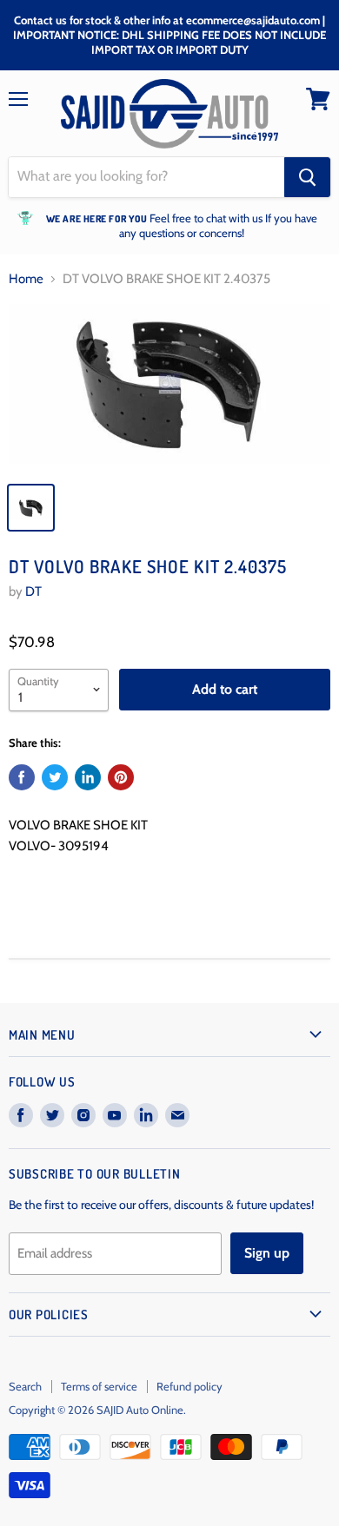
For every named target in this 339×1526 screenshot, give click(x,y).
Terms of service (99, 1386)
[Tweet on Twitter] (55, 777)
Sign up (266, 1253)
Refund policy (189, 1386)
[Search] (307, 177)
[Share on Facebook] (22, 777)
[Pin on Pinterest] (121, 777)
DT (33, 591)
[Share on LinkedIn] (88, 777)
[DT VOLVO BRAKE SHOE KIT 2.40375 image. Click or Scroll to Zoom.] (169, 388)
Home (26, 279)
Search (25, 1386)
